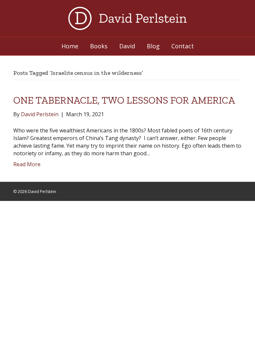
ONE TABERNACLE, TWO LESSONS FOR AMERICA (124, 100)
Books (99, 46)
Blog (153, 46)
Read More (27, 164)
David (127, 46)
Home (69, 46)
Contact (182, 46)
